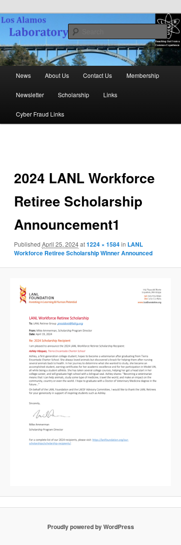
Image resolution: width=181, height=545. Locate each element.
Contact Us (97, 75)
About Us (57, 75)
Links (110, 94)
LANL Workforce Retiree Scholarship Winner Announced (83, 248)
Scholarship (73, 94)
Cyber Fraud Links (40, 114)
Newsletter (30, 94)
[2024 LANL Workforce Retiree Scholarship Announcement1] (90, 382)
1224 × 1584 (103, 244)
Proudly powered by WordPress (90, 526)
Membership (142, 75)
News (23, 75)
